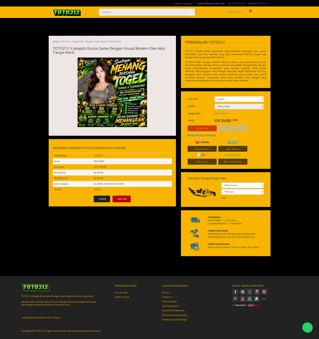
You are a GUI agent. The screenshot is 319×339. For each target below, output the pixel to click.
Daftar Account (122, 297)
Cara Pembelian (169, 301)
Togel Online (78, 41)
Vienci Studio (95, 331)
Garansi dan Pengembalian (174, 315)
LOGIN (102, 198)
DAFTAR (122, 198)
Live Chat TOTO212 (237, 3)
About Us (166, 292)
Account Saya (121, 292)
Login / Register (234, 11)
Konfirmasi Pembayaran (173, 310)
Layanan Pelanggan (183, 3)
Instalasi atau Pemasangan (174, 319)
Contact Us (167, 297)
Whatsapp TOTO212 (257, 3)
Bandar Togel (92, 41)
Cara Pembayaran (170, 306)
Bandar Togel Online (111, 41)
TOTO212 (65, 41)
